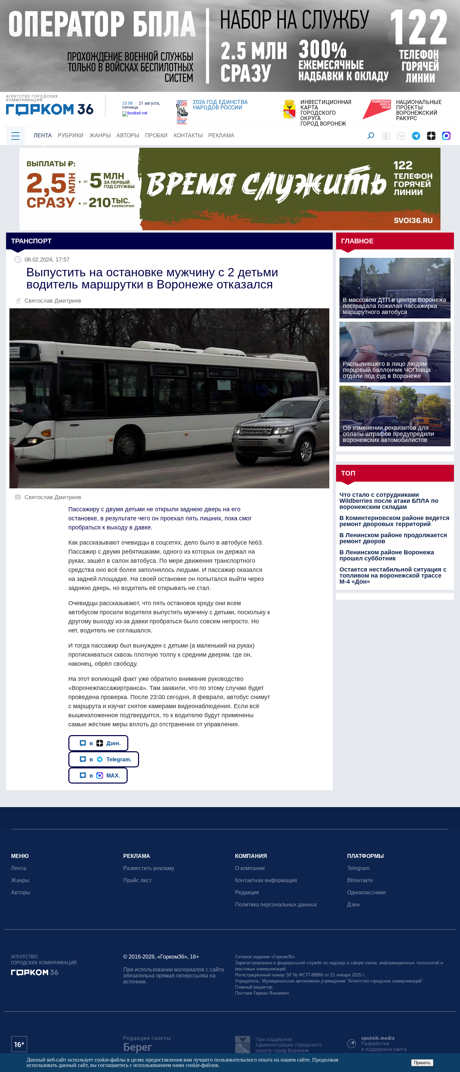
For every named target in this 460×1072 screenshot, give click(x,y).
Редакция (247, 892)
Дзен (353, 904)
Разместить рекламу (148, 868)
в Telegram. (110, 759)
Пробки (156, 135)
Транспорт (31, 241)
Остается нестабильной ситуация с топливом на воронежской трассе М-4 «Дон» (393, 575)
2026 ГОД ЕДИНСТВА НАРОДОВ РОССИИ (220, 105)
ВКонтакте (360, 880)
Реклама (221, 135)
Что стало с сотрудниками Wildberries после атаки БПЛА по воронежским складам (388, 501)
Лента (43, 135)
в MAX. (105, 775)
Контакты (188, 135)
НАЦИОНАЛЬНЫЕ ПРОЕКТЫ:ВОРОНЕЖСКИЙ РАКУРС (418, 110)
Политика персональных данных (276, 904)
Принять (422, 1062)
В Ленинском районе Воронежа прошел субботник (386, 555)
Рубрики (71, 135)
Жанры (100, 135)
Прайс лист (137, 880)
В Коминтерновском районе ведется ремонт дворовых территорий (394, 521)
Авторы (128, 135)
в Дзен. (105, 743)
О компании (250, 868)
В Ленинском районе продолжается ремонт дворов (393, 538)
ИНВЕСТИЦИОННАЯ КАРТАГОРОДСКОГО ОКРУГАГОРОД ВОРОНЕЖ (326, 113)
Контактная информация (266, 880)
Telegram (358, 868)
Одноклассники (366, 892)
